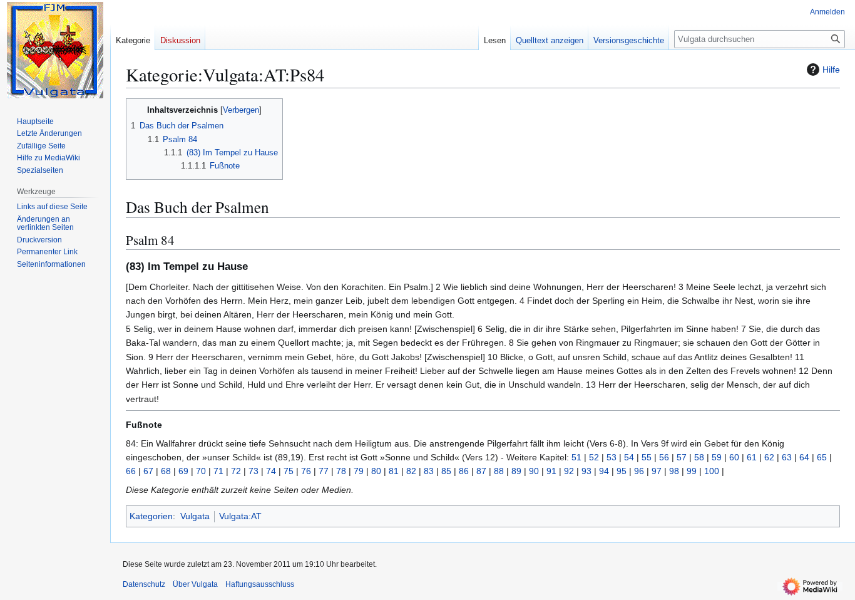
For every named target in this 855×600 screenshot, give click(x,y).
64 (804, 457)
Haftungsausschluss (259, 584)
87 (481, 471)
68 (166, 471)
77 (324, 471)
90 (534, 471)
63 (787, 457)
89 (516, 471)
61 (752, 457)
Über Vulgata (195, 584)
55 (647, 457)
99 (692, 471)
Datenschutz (144, 584)
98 (674, 471)
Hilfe (831, 70)
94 (604, 471)
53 (612, 457)
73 (253, 471)
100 (711, 471)
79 (359, 471)
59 (717, 457)
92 (569, 471)
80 (376, 471)
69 (183, 471)
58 (699, 457)
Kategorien (151, 516)
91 (551, 471)
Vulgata (195, 516)
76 (306, 471)
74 (271, 471)
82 (411, 471)
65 (822, 457)
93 (586, 471)
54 (629, 457)
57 (682, 457)
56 (664, 457)
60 (734, 457)
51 (576, 457)
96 (639, 471)
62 (769, 457)
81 (394, 471)
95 (622, 471)
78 (341, 471)
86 (464, 471)
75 (289, 471)
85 (446, 471)
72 (236, 471)
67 (148, 471)
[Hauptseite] (55, 50)
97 (657, 471)
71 (218, 471)
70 (201, 471)
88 (499, 471)
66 (131, 471)
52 (594, 457)
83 (429, 471)
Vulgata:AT (240, 516)
